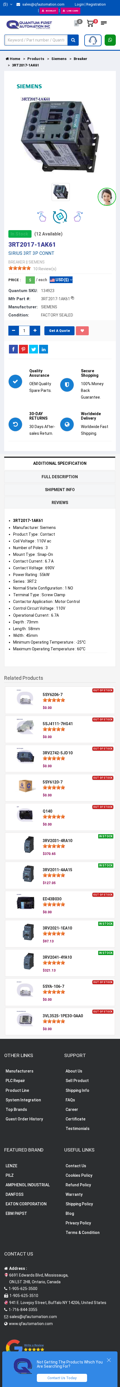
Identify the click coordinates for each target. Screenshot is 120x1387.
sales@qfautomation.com (42, 4)
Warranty (74, 1194)
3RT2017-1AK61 (25, 65)
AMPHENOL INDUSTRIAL (28, 1185)
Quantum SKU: (23, 290)
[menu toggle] (104, 24)
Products (35, 59)
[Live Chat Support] (107, 196)
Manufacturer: (23, 306)
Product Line (17, 1090)
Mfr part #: (19, 298)
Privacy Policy (78, 1223)
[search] (73, 40)
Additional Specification (60, 463)
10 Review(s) (44, 269)
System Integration (23, 1100)
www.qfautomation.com (31, 1323)
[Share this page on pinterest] (23, 349)
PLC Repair (15, 1080)
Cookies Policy (79, 1175)
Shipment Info (60, 489)
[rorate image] (42, 216)
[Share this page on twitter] (33, 349)
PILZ (10, 1175)
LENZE (11, 1166)
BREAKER (16, 262)
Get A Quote (59, 331)
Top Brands (16, 1109)
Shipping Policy (79, 1204)
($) (6, 4)
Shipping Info (77, 1090)
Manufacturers (19, 1071)
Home (14, 59)
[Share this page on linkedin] (43, 349)
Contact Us (76, 1166)
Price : (14, 280)
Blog (70, 1213)
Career (72, 1109)
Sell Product (77, 1080)
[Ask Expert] (93, 40)
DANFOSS (14, 1194)
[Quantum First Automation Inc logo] (29, 24)
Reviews (60, 502)
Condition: (18, 315)
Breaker (80, 59)
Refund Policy (78, 1185)
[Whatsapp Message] (110, 40)
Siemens (58, 59)
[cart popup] (90, 24)
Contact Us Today (61, 1378)
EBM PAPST (16, 1213)
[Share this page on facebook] (13, 349)
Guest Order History (24, 1119)
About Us (74, 1071)
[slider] (19, 268)
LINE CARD (72, 11)
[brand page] (29, 86)
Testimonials (78, 1128)
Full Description (60, 477)
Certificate (75, 1119)
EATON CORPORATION (26, 1204)
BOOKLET (51, 11)
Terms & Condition (83, 1232)
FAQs (70, 1100)
